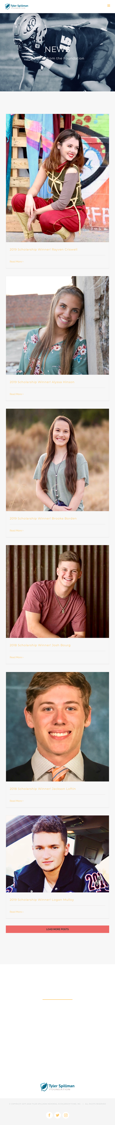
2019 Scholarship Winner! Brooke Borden (43, 518)
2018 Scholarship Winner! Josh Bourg (40, 645)
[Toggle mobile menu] (109, 5)
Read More (16, 261)
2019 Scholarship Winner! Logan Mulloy (42, 899)
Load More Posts (57, 929)
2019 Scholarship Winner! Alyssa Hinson (42, 382)
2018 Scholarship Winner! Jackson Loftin (43, 789)
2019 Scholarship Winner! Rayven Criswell (43, 249)
